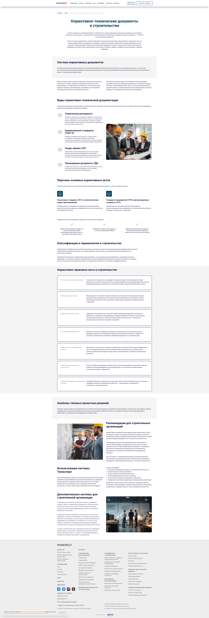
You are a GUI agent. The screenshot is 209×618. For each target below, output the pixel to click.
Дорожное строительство (86, 570)
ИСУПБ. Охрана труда (63, 552)
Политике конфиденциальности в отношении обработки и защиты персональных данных (26, 613)
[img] (61, 3)
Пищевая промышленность (112, 571)
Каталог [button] (81, 3)
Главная (59, 13)
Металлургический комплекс (113, 583)
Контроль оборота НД (135, 592)
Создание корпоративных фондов (139, 587)
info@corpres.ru (131, 2)
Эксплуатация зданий (85, 568)
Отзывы (59, 569)
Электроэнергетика (134, 576)
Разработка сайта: (100, 614)
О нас (58, 567)
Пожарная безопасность (135, 566)
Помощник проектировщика (87, 563)
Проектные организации (85, 577)
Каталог (81, 550)
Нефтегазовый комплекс (135, 574)
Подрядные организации (86, 579)
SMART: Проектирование (86, 565)
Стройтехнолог (82, 560)
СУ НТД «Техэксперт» (134, 590)
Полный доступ (62, 574)
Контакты (60, 572)
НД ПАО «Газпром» (134, 584)
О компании (73, 3)
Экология (131, 561)
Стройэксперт (82, 557)
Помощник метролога (111, 566)
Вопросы (109, 3)
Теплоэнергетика (133, 579)
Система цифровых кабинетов (137, 595)
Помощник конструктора (112, 590)
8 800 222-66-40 (131, 4)
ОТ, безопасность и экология (138, 553)
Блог (66, 13)
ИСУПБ (59, 550)
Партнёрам (100, 3)
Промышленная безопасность (137, 563)
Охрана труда (132, 556)
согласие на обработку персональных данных (32, 611)
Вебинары (88, 3)
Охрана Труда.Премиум (135, 558)
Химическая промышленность (113, 569)
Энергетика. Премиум (135, 581)
